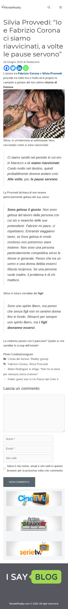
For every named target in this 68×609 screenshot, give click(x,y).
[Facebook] (6, 68)
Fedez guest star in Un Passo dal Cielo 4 (33, 379)
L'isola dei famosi (18, 359)
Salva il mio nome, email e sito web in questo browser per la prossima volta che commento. (35, 468)
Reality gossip (39, 359)
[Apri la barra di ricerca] (49, 7)
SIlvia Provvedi (38, 364)
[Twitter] (13, 68)
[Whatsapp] (26, 68)
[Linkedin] (19, 68)
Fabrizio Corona (17, 364)
